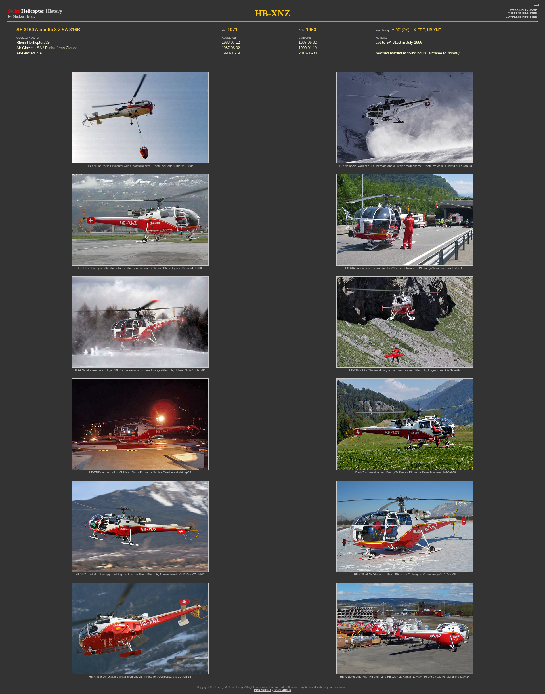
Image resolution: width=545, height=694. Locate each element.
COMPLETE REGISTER (521, 16)
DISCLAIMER (282, 690)
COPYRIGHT (262, 690)
